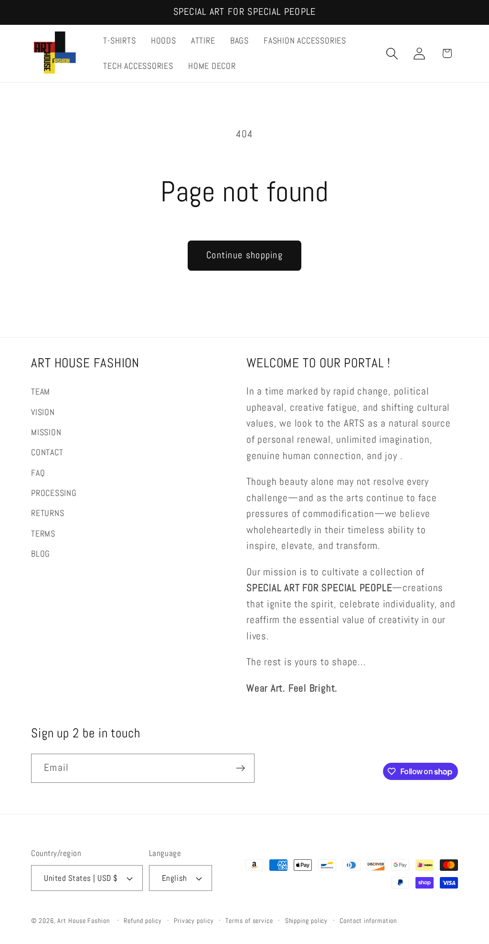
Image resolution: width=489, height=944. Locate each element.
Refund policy (143, 920)
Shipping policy (306, 920)
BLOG (40, 553)
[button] (392, 53)
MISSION (46, 432)
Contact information (368, 920)
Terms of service (249, 920)
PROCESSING (54, 492)
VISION (43, 411)
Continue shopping (244, 255)
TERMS (43, 533)
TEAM (40, 391)
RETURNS (47, 512)
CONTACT (47, 452)
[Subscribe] (240, 768)
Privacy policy (194, 920)
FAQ (38, 472)
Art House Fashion (83, 920)
